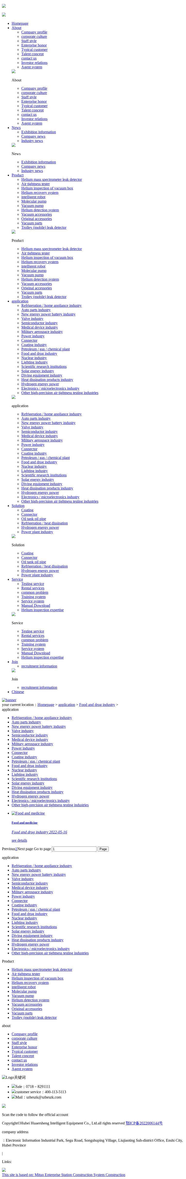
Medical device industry (39, 327)
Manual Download (35, 605)
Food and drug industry (39, 353)
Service (17, 579)
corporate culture (34, 36)
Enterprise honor (34, 45)
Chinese (18, 692)
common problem (34, 592)
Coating (27, 510)
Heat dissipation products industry (47, 380)
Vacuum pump (32, 206)
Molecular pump (33, 201)
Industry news (32, 141)
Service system (32, 601)
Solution (18, 506)
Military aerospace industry (42, 332)
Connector (29, 340)
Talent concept (32, 54)
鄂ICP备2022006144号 (144, 1123)
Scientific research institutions (44, 366)
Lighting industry (34, 362)
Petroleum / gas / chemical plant (45, 349)
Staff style (29, 41)
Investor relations (34, 63)
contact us (29, 58)
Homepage (20, 23)
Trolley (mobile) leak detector (43, 227)
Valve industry (32, 319)
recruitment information (39, 666)
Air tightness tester (35, 184)
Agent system (31, 67)
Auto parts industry (36, 310)
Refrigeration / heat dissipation (44, 523)
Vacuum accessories (36, 214)
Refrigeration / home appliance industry (51, 305)
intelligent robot (33, 197)
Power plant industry (37, 532)
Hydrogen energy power (40, 384)
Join (15, 662)
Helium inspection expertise (42, 610)
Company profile (34, 32)
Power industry (33, 336)
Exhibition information (38, 132)
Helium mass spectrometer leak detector (51, 179)
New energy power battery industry (48, 314)
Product (17, 175)
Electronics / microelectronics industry (50, 388)
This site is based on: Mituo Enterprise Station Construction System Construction (63, 1175)
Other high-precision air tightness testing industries (59, 393)
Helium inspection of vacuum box (47, 188)
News (16, 128)
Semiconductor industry (39, 323)
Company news (33, 136)
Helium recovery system (39, 192)
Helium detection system (40, 210)
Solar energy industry (37, 371)
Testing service (32, 584)
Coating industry (34, 345)
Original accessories (36, 219)
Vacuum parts (31, 223)
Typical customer (34, 49)
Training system (33, 597)
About (16, 28)
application (20, 301)
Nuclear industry (34, 358)
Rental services (32, 588)
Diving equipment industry (41, 375)
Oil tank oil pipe (33, 519)
